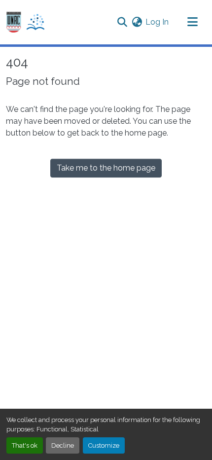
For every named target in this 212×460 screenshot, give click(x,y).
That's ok (24, 445)
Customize (103, 445)
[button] (25, 22)
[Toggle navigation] (192, 22)
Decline (62, 445)
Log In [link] (157, 22)
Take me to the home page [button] (106, 168)
